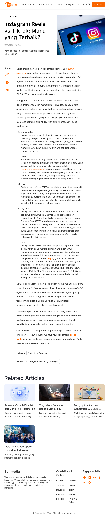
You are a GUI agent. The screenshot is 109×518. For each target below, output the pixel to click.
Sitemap (72, 494)
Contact (98, 4)
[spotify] (89, 482)
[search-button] (89, 4)
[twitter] (84, 482)
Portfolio (60, 494)
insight (50, 258)
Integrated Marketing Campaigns (44, 361)
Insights (70, 4)
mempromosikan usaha (32, 169)
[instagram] (84, 477)
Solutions (60, 481)
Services (60, 485)
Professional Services (37, 353)
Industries (60, 490)
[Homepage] (10, 4)
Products (60, 499)
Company (73, 481)
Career (72, 485)
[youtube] (95, 477)
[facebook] (100, 477)
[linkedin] (89, 477)
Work (59, 4)
